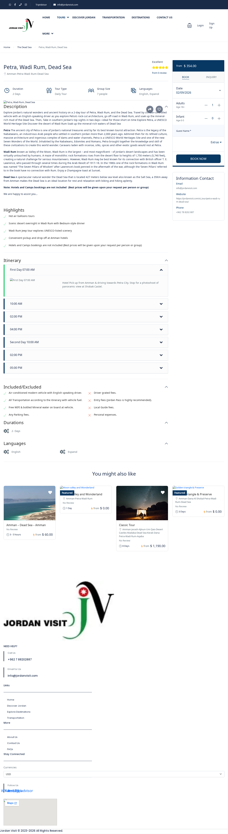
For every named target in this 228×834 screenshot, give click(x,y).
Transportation (113, 17)
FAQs (10, 749)
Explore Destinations (18, 712)
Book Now (198, 159)
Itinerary (12, 260)
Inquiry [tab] (211, 77)
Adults (180, 103)
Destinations (141, 17)
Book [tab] (185, 77)
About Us (12, 737)
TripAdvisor (41, 4)
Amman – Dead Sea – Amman (26, 525)
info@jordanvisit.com (67, 4)
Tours (61, 17)
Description (15, 106)
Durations (14, 422)
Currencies (10, 767)
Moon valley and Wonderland (82, 494)
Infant (180, 117)
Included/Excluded (22, 387)
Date (179, 88)
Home (46, 17)
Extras (215, 142)
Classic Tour (127, 525)
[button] (189, 25)
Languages (15, 443)
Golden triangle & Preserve (193, 494)
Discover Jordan (83, 17)
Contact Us (164, 17)
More (46, 33)
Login (200, 25)
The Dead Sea (24, 47)
